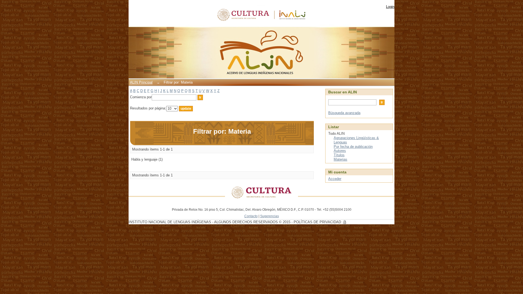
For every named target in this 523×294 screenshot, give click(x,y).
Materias (340, 159)
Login (390, 7)
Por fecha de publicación (353, 147)
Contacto (251, 216)
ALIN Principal (141, 82)
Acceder (334, 179)
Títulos (339, 155)
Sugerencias (269, 216)
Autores (340, 151)
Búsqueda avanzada (344, 113)
